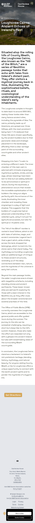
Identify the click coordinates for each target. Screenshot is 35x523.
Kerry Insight (17, 489)
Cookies (20, 504)
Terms (14, 504)
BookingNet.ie (19, 496)
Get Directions (13, 395)
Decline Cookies (19, 517)
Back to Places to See (11, 18)
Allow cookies (20, 513)
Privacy (20, 501)
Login (14, 501)
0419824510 (17, 482)
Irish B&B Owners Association (19, 498)
